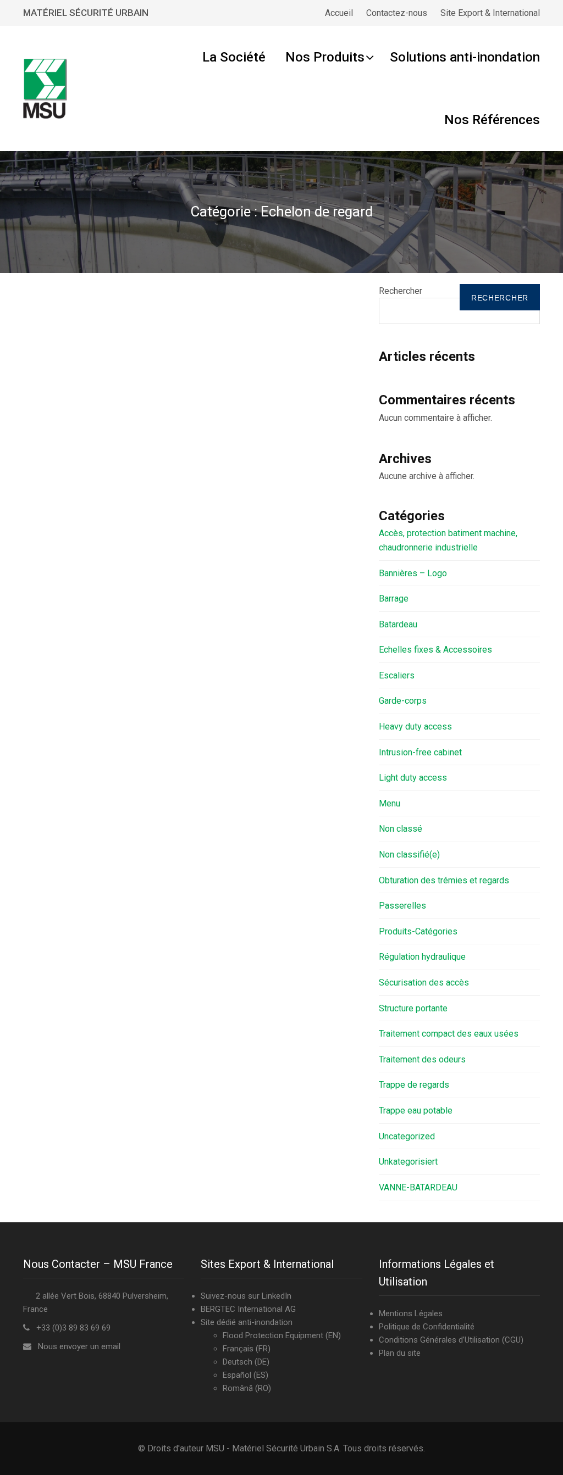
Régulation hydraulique (422, 956)
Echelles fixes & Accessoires (435, 649)
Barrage (394, 598)
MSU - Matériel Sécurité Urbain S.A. (273, 1448)
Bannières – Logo (413, 573)
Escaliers (397, 675)
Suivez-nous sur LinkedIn (246, 1296)
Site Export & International (490, 13)
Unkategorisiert (408, 1161)
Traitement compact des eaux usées (448, 1033)
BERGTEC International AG (248, 1309)
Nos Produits (325, 57)
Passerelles (402, 905)
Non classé (400, 828)
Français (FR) (247, 1349)
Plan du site (400, 1353)
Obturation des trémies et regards (444, 880)
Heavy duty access (415, 726)
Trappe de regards (414, 1084)
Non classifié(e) (409, 854)
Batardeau (398, 624)
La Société (234, 57)
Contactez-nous (396, 13)
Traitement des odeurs (422, 1059)
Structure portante (413, 1008)
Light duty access (413, 777)
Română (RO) (247, 1388)
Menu (389, 803)
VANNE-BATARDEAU (418, 1187)
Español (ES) (245, 1375)
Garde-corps (403, 700)
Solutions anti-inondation (465, 57)
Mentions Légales (411, 1313)
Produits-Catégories (418, 931)
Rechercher (400, 291)
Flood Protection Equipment (273, 1335)
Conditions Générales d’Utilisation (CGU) (451, 1340)
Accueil (339, 13)
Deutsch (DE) (246, 1362)
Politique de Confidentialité (426, 1327)
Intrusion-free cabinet (420, 752)
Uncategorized (407, 1136)
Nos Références (492, 119)
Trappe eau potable (415, 1110)
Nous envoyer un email (79, 1346)
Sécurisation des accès (424, 982)
